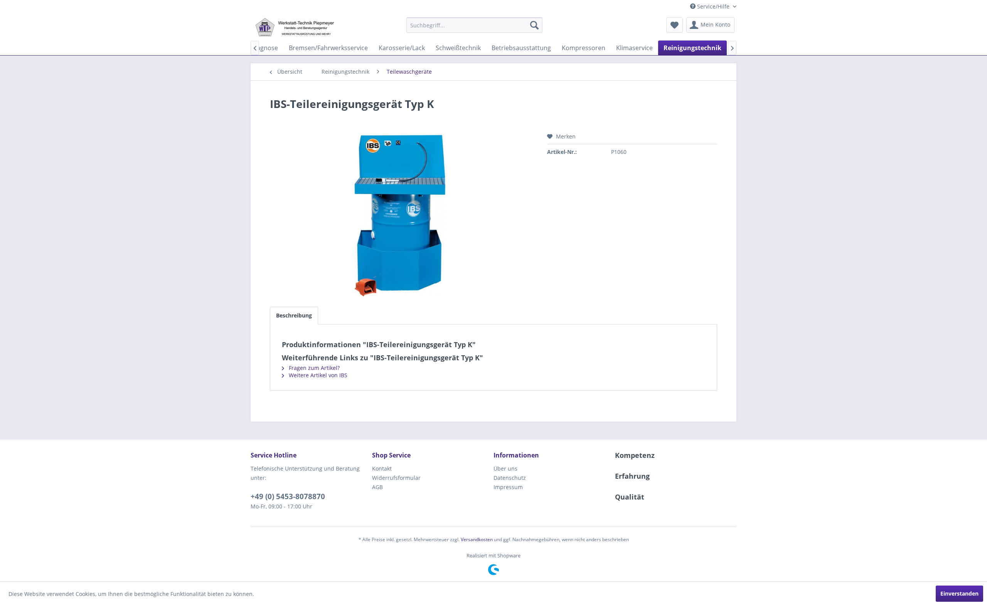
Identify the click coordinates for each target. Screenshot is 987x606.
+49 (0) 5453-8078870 (288, 496)
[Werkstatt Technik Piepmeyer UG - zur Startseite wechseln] (294, 27)
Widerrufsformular (396, 477)
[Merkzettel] (674, 25)
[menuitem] (474, 25)
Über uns (505, 468)
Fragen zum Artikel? (313, 367)
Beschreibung (294, 315)
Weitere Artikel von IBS (317, 375)
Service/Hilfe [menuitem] (713, 6)
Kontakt (382, 468)
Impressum (508, 487)
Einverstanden (959, 593)
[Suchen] (534, 25)
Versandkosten (477, 539)
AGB (377, 487)
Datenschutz (510, 477)
